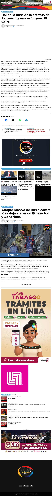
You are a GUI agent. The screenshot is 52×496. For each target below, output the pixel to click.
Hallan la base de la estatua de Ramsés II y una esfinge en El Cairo (25, 18)
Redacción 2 (10, 221)
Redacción (9, 26)
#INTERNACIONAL (22, 125)
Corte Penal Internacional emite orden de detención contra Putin (36, 131)
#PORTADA (30, 125)
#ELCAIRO (15, 125)
